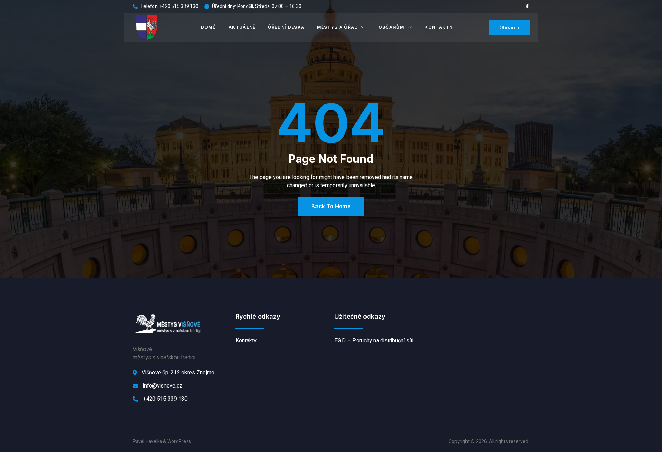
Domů (208, 27)
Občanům (391, 27)
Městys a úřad (337, 27)
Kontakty (438, 27)
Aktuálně (242, 27)
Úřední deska (286, 27)
